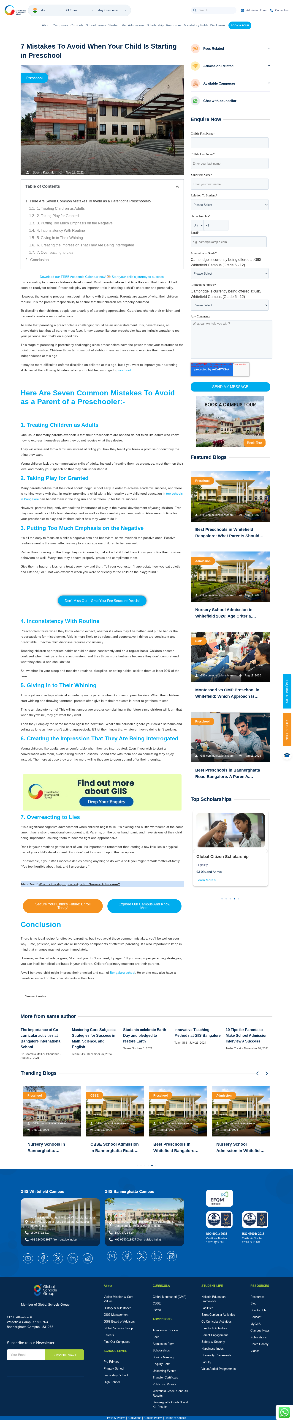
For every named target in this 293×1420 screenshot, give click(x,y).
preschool (124, 370)
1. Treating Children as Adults (61, 208)
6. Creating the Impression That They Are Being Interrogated (85, 245)
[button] (177, 186)
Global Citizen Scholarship (222, 856)
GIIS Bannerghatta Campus (129, 1191)
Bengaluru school (122, 972)
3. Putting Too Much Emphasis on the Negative (75, 223)
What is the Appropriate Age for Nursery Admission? (79, 884)
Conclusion (39, 260)
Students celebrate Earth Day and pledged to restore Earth (144, 1035)
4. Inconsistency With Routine (61, 230)
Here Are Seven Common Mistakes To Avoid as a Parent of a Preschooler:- (90, 201)
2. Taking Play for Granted (58, 216)
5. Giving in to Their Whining (60, 238)
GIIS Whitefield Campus (42, 1191)
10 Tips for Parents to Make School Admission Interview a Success (247, 1035)
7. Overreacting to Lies (55, 252)
